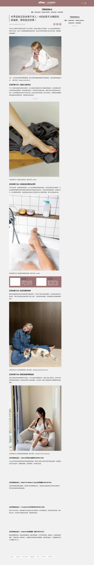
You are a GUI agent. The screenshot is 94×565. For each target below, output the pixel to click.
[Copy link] (60, 24)
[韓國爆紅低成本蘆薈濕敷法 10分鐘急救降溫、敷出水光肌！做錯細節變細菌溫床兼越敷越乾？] (15, 282)
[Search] (82, 3)
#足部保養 (50, 556)
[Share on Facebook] (54, 24)
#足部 (38, 556)
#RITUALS (43, 556)
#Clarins (11, 556)
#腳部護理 (32, 556)
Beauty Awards (46, 12)
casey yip (17, 24)
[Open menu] (85, 3)
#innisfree (18, 556)
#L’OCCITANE (25, 556)
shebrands (54, 12)
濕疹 (32, 12)
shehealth (60, 12)
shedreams (38, 12)
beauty (10, 24)
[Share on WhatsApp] (57, 24)
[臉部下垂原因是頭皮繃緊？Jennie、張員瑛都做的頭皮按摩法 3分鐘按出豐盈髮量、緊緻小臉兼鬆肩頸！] (41, 282)
